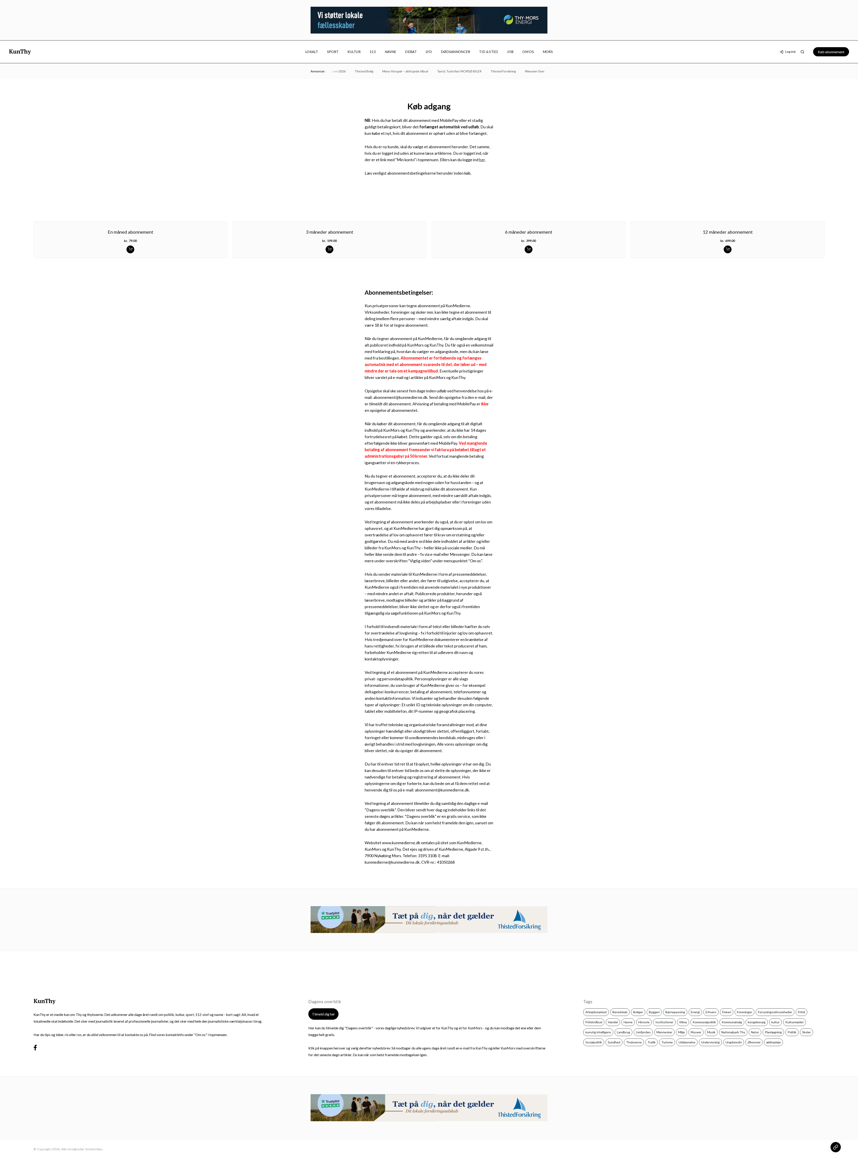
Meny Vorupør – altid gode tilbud (395, 71)
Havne (628, 1022)
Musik (711, 1032)
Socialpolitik (593, 1042)
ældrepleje (773, 1042)
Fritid (801, 1012)
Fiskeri (726, 1012)
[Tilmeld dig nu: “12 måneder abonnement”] (728, 249)
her (482, 159)
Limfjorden (643, 1032)
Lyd (429, 52)
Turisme (667, 1042)
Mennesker (664, 1032)
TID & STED (488, 52)
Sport (333, 52)
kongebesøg (756, 1022)
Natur (755, 1032)
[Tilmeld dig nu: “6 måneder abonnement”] (528, 249)
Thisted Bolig (354, 71)
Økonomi (754, 1042)
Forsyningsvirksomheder (775, 1012)
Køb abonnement (831, 52)
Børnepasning (675, 1012)
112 (373, 52)
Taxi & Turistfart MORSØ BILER (449, 71)
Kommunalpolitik (704, 1022)
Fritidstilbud (593, 1022)
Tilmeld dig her (323, 1014)
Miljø (681, 1032)
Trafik (652, 1042)
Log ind (790, 52)
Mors (548, 52)
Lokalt (311, 52)
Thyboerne (634, 1042)
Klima (683, 1022)
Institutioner (664, 1022)
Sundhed (614, 1042)
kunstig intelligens (598, 1032)
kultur (775, 1022)
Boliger (638, 1012)
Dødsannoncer (455, 52)
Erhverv (711, 1012)
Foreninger (744, 1012)
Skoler (806, 1032)
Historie (644, 1022)
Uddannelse (687, 1042)
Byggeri (654, 1012)
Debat (411, 52)
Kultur (354, 52)
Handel (613, 1022)
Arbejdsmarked (596, 1012)
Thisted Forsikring (493, 71)
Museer (696, 1032)
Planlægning (773, 1032)
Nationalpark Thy (733, 1032)
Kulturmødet (794, 1022)
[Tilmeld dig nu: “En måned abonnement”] (130, 249)
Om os (528, 52)
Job (510, 52)
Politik (792, 1032)
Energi (695, 1012)
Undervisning (710, 1042)
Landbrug (623, 1032)
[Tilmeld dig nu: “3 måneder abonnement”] (329, 249)
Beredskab (619, 1012)
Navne (390, 52)
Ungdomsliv (734, 1042)
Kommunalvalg (732, 1022)
